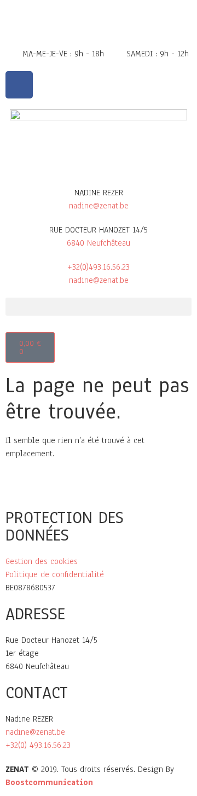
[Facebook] (19, 84)
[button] (98, 307)
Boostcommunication (49, 782)
